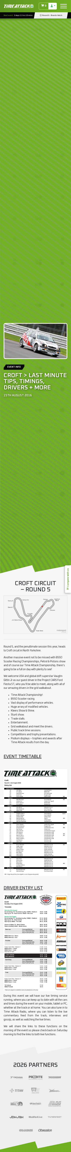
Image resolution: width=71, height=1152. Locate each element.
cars (64, 1000)
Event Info (14, 367)
